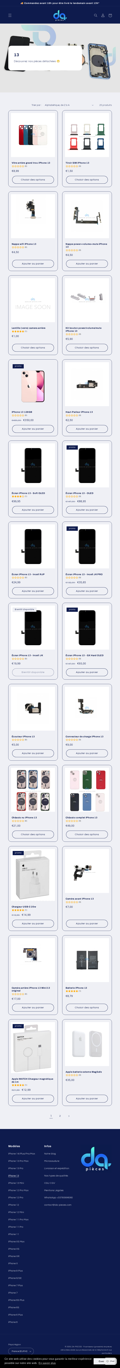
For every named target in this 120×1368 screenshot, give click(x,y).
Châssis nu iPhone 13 (24, 817)
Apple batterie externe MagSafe (84, 1072)
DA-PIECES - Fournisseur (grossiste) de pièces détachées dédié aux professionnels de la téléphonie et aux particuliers (86, 1350)
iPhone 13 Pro (15, 1168)
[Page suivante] (68, 1116)
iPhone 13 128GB (22, 412)
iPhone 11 (13, 1234)
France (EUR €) (19, 1351)
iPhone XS (13, 1249)
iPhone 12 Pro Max (18, 1190)
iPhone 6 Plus (15, 1315)
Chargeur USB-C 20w (24, 906)
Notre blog (50, 1154)
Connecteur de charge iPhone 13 (85, 736)
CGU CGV (49, 1183)
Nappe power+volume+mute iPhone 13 (86, 245)
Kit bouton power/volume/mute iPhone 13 (83, 329)
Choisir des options (33, 179)
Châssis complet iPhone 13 (82, 817)
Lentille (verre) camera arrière (28, 328)
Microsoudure (51, 1161)
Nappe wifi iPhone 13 (24, 244)
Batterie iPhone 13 (76, 988)
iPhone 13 (13, 1176)
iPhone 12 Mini (16, 1212)
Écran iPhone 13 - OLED (80, 493)
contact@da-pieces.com (58, 1205)
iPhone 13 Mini (16, 1183)
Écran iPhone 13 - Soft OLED (28, 493)
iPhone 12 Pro (15, 1197)
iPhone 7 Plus (15, 1285)
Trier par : (37, 105)
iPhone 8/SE (15, 1278)
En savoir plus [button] (47, 1363)
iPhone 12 (13, 1205)
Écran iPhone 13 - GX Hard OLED (85, 655)
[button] (9, 15)
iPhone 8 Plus (15, 1271)
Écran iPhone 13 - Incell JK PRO (84, 574)
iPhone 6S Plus (16, 1300)
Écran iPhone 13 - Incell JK (27, 655)
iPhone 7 (13, 1293)
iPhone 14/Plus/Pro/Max (21, 1154)
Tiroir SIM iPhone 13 (77, 163)
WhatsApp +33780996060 (58, 1197)
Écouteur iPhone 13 (23, 736)
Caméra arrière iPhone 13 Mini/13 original (31, 989)
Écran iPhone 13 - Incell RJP (28, 574)
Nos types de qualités (56, 1176)
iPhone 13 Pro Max (18, 1161)
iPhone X (13, 1263)
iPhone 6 (13, 1322)
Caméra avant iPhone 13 (80, 898)
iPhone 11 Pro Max (18, 1219)
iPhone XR (14, 1256)
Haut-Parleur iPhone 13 (79, 412)
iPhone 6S (13, 1307)
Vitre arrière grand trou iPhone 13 (31, 163)
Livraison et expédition (56, 1168)
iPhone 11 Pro (15, 1227)
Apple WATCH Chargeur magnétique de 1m (32, 1080)
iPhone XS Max (16, 1241)
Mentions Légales (54, 1190)
